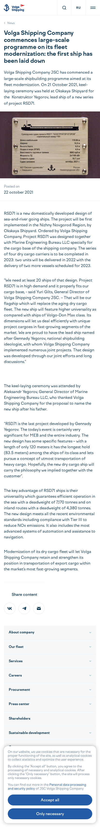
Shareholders (19, 719)
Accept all (50, 800)
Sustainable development (29, 733)
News (11, 23)
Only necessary (50, 813)
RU (78, 7)
